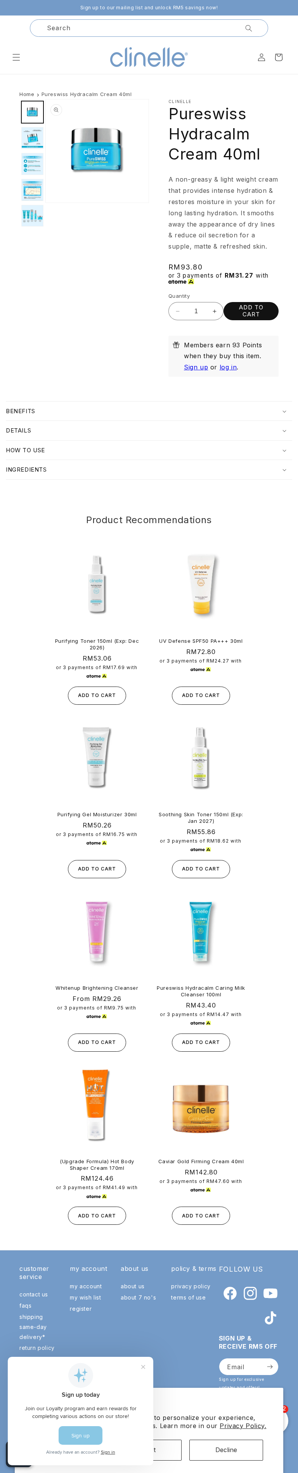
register (81, 1308)
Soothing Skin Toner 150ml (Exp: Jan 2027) (201, 817)
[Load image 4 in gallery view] (32, 190)
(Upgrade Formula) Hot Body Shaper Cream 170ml (97, 1164)
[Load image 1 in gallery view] (32, 112)
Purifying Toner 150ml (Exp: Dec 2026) (97, 644)
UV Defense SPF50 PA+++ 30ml (201, 641)
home (26, 94)
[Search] (248, 28)
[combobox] (149, 28)
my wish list (85, 1297)
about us (133, 1286)
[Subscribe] (269, 1366)
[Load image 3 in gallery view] (32, 164)
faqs (25, 1305)
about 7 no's (138, 1297)
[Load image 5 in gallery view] (32, 216)
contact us (33, 1294)
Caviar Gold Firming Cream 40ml (201, 1161)
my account (86, 1286)
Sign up (196, 367)
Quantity (179, 296)
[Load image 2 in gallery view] (32, 138)
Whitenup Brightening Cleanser (96, 988)
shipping (31, 1316)
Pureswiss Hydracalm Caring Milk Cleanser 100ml (201, 991)
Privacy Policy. (243, 1426)
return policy (37, 1347)
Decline (226, 1450)
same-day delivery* (33, 1332)
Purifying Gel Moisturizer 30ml (97, 814)
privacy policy (190, 1286)
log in (228, 367)
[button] (16, 57)
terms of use (188, 1297)
